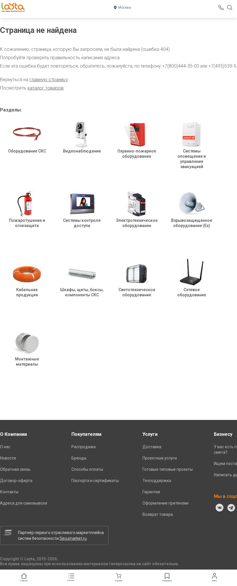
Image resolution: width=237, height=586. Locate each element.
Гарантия (151, 492)
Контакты (9, 492)
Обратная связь (15, 469)
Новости (8, 458)
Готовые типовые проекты (167, 469)
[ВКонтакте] (219, 508)
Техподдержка (156, 480)
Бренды (78, 458)
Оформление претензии (165, 503)
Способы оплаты (87, 469)
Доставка (151, 446)
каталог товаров (45, 88)
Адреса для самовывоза (23, 503)
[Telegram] (231, 508)
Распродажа (83, 446)
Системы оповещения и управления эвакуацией (191, 159)
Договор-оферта (16, 480)
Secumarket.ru (73, 538)
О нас (5, 446)
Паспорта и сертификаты (95, 480)
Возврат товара (157, 514)
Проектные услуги (159, 458)
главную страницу (48, 79)
